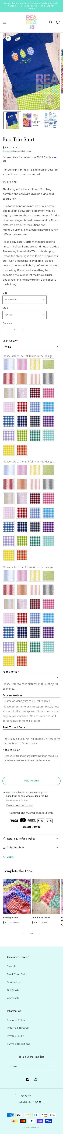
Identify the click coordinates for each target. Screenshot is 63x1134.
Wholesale (13, 998)
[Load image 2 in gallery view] (31, 120)
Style (5, 308)
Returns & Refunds (18, 1028)
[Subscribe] (52, 1066)
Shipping (7, 151)
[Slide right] (39, 934)
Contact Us (14, 982)
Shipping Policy (16, 1020)
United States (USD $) (29, 1102)
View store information (19, 805)
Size (5, 293)
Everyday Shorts (10, 917)
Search (11, 966)
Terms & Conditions (18, 1044)
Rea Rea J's (34, 1127)
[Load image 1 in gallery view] (12, 120)
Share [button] (10, 857)
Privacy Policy (15, 1036)
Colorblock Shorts (41, 917)
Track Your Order (17, 974)
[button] (4, 22)
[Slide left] (24, 934)
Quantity (7, 323)
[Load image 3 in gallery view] (50, 120)
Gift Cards (13, 990)
